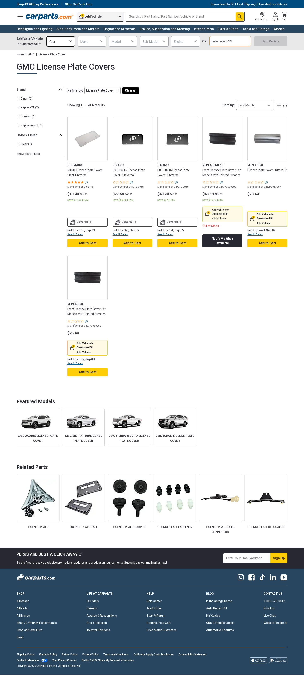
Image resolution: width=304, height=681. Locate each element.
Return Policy (69, 654)
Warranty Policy (48, 654)
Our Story (93, 601)
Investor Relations (98, 630)
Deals (20, 637)
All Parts (22, 608)
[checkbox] (18, 98)
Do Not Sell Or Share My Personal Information (108, 660)
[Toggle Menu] (20, 16)
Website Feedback (275, 622)
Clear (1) (26, 144)
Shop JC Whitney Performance (37, 622)
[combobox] (60, 41)
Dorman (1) (28, 116)
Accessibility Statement (192, 654)
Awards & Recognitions (102, 615)
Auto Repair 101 (216, 608)
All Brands (23, 615)
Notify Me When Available (222, 241)
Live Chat (270, 615)
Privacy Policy (90, 654)
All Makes (23, 601)
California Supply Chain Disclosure (154, 654)
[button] (102, 90)
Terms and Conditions (116, 654)
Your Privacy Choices (64, 660)
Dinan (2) (26, 98)
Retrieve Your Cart (159, 622)
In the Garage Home (219, 601)
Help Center (154, 601)
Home (20, 54)
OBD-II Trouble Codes (220, 622)
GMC (31, 54)
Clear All (130, 90)
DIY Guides (213, 615)
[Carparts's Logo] (50, 16)
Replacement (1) (32, 125)
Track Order (154, 608)
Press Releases (97, 622)
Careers (92, 608)
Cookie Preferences (28, 660)
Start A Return (156, 615)
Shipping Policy (25, 654)
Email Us (269, 608)
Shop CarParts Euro (29, 630)
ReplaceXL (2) (30, 107)
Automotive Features (220, 630)
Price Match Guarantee (162, 630)
